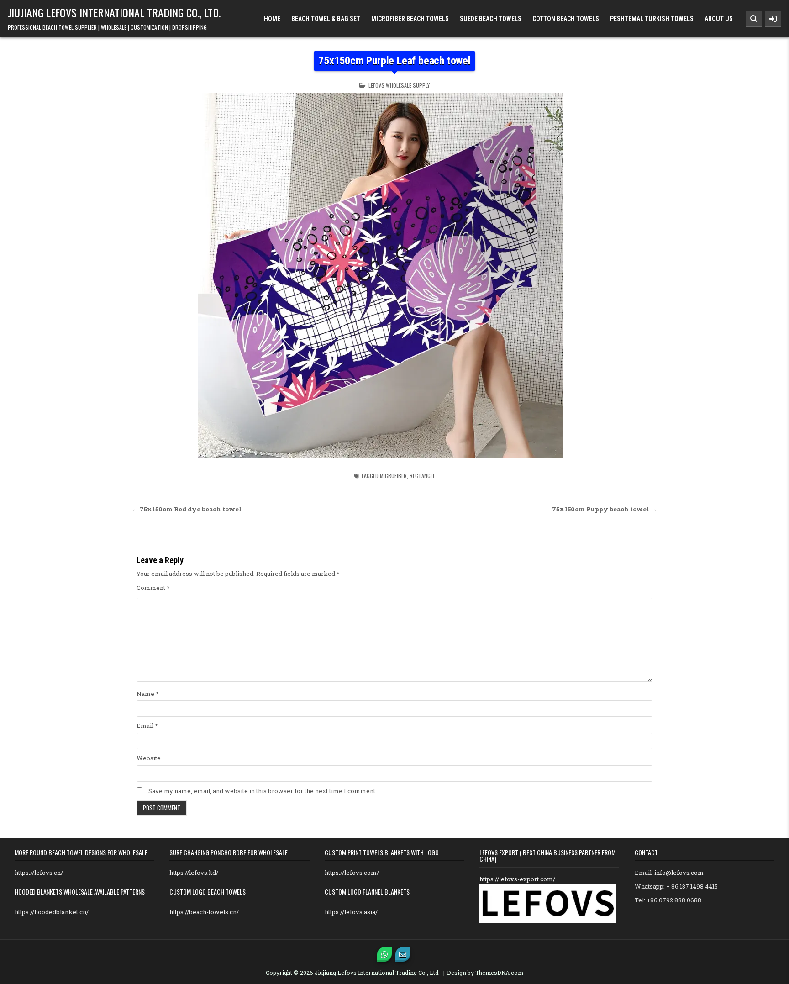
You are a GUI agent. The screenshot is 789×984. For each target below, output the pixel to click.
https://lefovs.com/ (352, 872)
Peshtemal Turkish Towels (652, 18)
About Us (719, 18)
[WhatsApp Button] (384, 954)
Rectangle (422, 475)
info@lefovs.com (679, 872)
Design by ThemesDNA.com (485, 972)
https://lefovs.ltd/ (193, 872)
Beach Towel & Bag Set (325, 18)
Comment (153, 588)
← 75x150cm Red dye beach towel (187, 509)
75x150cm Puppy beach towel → (604, 509)
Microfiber (393, 475)
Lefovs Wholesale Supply (399, 85)
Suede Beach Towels (490, 18)
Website (149, 758)
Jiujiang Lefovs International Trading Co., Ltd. (114, 12)
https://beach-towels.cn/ (204, 912)
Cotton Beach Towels (565, 18)
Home (272, 18)
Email (147, 725)
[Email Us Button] (402, 954)
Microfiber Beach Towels (410, 18)
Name (148, 693)
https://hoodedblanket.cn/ (52, 912)
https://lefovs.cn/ (39, 872)
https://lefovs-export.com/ (517, 879)
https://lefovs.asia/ (351, 912)
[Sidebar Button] (773, 19)
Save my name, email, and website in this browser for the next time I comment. (262, 791)
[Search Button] (754, 19)
